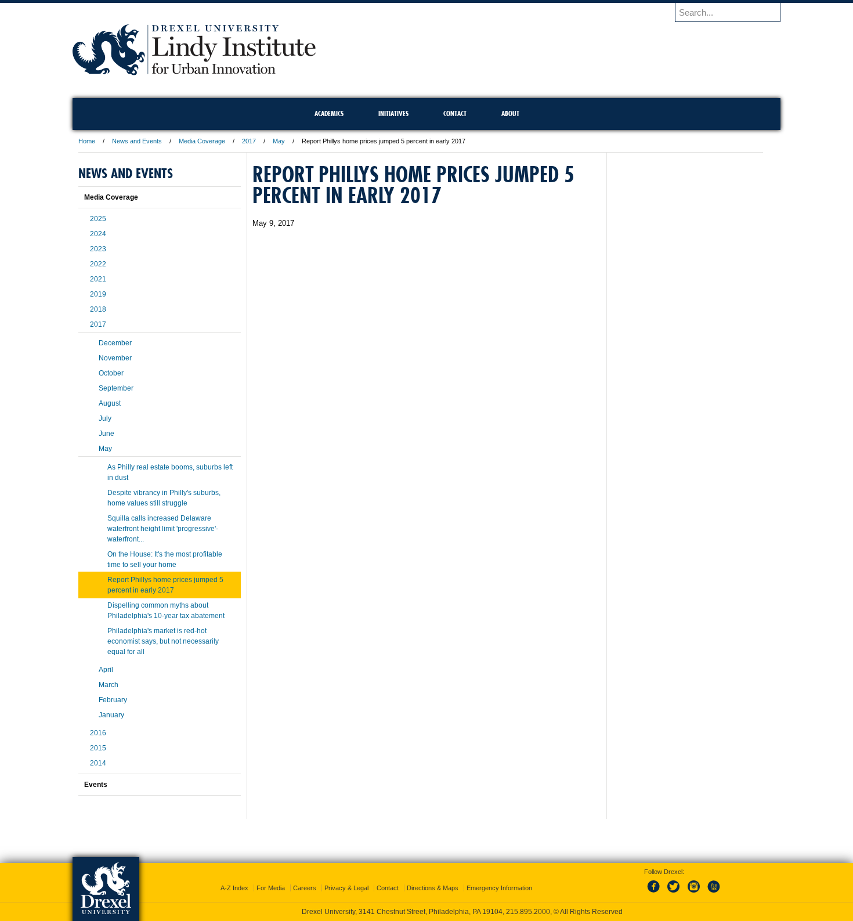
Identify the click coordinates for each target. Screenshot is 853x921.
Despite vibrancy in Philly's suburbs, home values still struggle (164, 498)
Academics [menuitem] (329, 113)
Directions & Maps (432, 887)
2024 (98, 234)
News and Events (137, 141)
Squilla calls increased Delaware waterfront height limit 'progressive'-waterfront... (162, 528)
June (106, 433)
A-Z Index (234, 887)
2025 (98, 219)
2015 (98, 748)
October (111, 373)
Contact (388, 887)
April (106, 670)
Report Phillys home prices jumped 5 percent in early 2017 (165, 585)
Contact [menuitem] (455, 113)
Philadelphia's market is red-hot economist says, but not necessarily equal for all (163, 641)
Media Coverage (202, 141)
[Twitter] (675, 893)
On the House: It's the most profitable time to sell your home (164, 559)
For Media (270, 887)
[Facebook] (655, 893)
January (111, 715)
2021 (98, 279)
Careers (304, 887)
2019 (98, 294)
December (115, 343)
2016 (98, 733)
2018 (98, 309)
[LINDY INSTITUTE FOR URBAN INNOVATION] (194, 71)
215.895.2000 (528, 912)
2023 (98, 249)
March (108, 685)
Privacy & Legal (346, 887)
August (110, 403)
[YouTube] (713, 893)
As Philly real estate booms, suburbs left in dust (170, 472)
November (115, 358)
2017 (249, 141)
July (105, 418)
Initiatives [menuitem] (393, 113)
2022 (98, 264)
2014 (98, 763)
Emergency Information (499, 887)
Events (95, 785)
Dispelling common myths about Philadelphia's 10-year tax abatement (166, 610)
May (279, 141)
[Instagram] (694, 893)
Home (86, 141)
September (116, 388)
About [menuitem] (510, 113)
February (113, 700)
